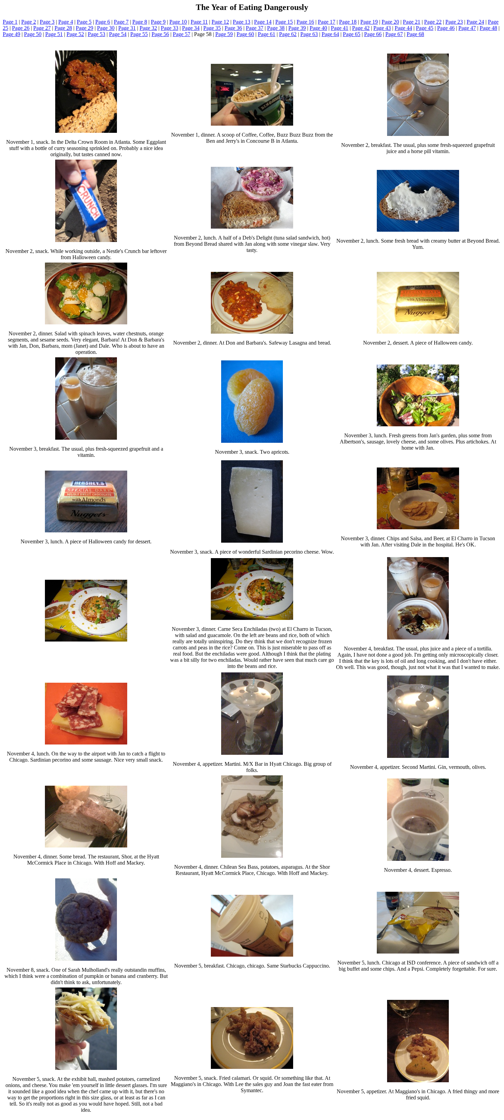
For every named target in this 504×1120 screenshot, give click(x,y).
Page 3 (47, 22)
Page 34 (191, 28)
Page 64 (330, 34)
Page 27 (42, 28)
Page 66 (373, 34)
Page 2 (28, 22)
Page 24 (475, 22)
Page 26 (20, 28)
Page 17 (326, 22)
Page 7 (121, 22)
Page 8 (139, 22)
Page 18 (348, 22)
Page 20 (390, 22)
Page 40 (318, 28)
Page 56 (160, 34)
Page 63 (309, 34)
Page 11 (199, 22)
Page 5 (84, 22)
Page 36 (233, 28)
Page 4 (65, 22)
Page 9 (158, 22)
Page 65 (351, 34)
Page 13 (241, 22)
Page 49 (11, 34)
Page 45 (424, 28)
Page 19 (369, 22)
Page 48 (488, 28)
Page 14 (263, 22)
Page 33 (169, 28)
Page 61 (266, 34)
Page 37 (254, 28)
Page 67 (394, 34)
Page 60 (245, 34)
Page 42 (361, 28)
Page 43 (382, 28)
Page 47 (467, 28)
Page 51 (54, 34)
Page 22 (433, 22)
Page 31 (127, 28)
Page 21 (411, 22)
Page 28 (63, 28)
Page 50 (32, 34)
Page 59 (224, 34)
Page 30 (106, 28)
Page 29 (84, 28)
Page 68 (415, 34)
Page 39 (297, 28)
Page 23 (454, 22)
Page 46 (446, 28)
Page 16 (305, 22)
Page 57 (181, 34)
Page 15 (284, 22)
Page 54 (118, 34)
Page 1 (10, 22)
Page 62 (288, 34)
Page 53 (96, 34)
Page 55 (139, 34)
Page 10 (178, 22)
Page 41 (339, 28)
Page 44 (403, 28)
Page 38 (276, 28)
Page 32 (148, 28)
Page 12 (220, 22)
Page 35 (212, 28)
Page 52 (75, 34)
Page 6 (102, 22)
